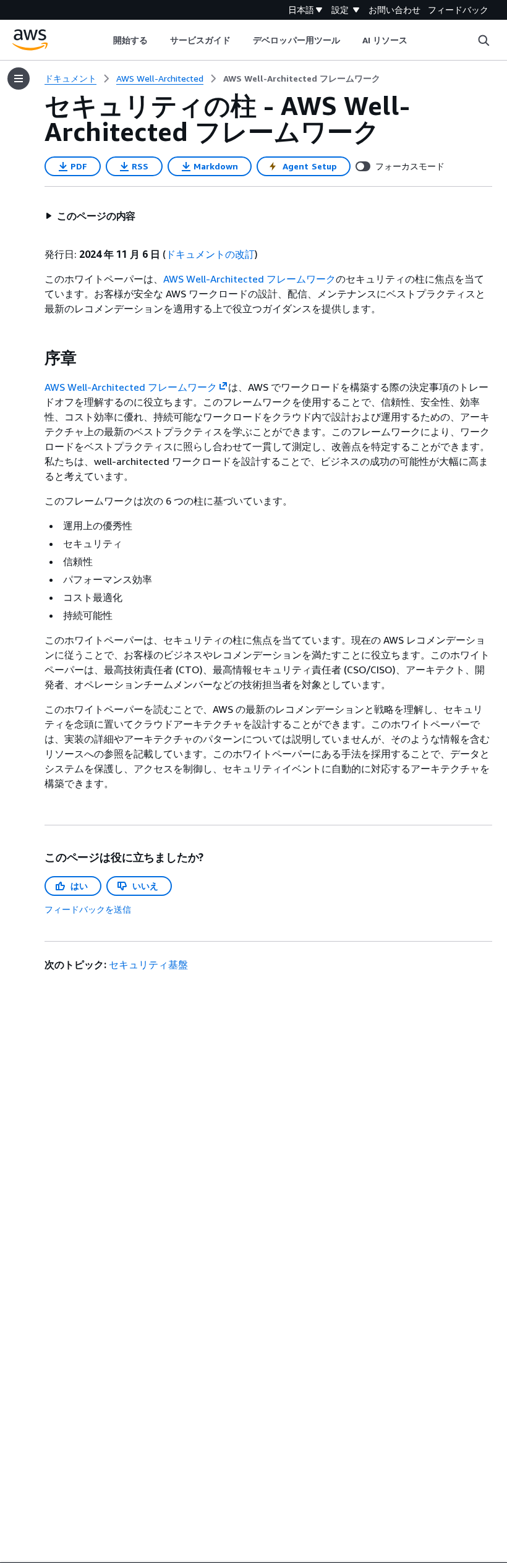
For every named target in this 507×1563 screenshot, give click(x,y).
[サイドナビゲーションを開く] (18, 78)
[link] (301, 78)
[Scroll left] (103, 40)
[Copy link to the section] (34, 358)
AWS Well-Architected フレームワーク (249, 279)
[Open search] (483, 40)
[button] (90, 216)
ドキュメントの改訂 (210, 254)
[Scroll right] (417, 40)
